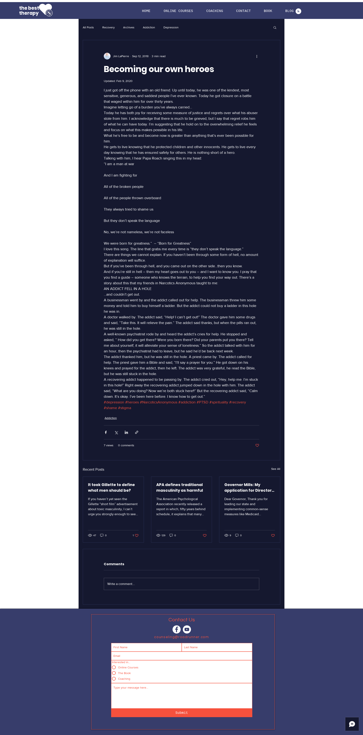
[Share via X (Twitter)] (116, 432)
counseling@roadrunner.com (181, 637)
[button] (178, 11)
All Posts (88, 27)
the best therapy (29, 10)
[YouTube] (187, 629)
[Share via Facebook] (106, 432)
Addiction (149, 27)
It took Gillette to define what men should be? (111, 487)
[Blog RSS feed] (298, 11)
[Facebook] (176, 629)
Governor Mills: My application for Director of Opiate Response (248, 487)
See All (275, 468)
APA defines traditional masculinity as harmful (179, 487)
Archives (128, 27)
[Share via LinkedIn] (126, 432)
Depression (171, 27)
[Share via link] (137, 432)
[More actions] (256, 56)
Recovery (108, 27)
